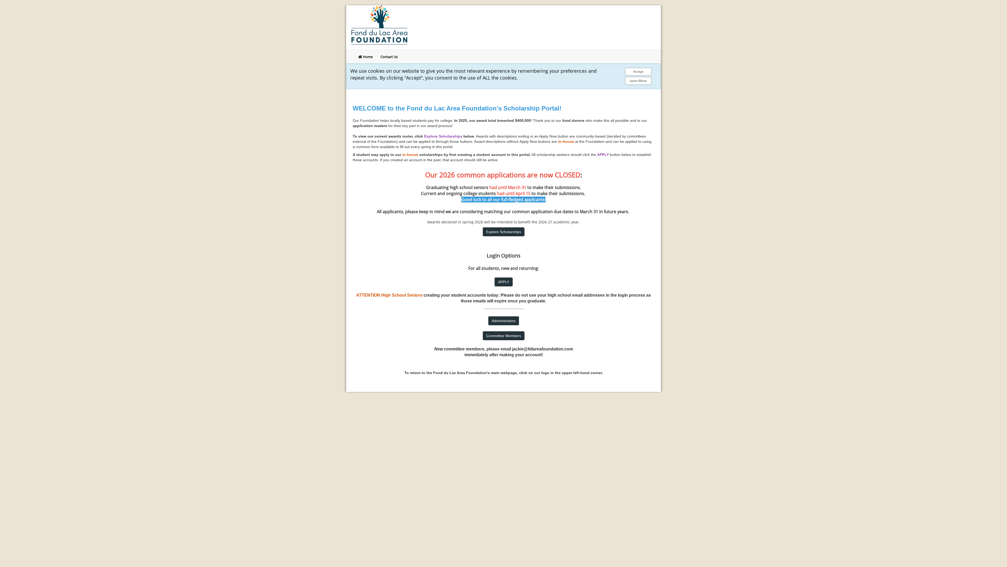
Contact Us (389, 56)
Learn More (638, 80)
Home (367, 56)
